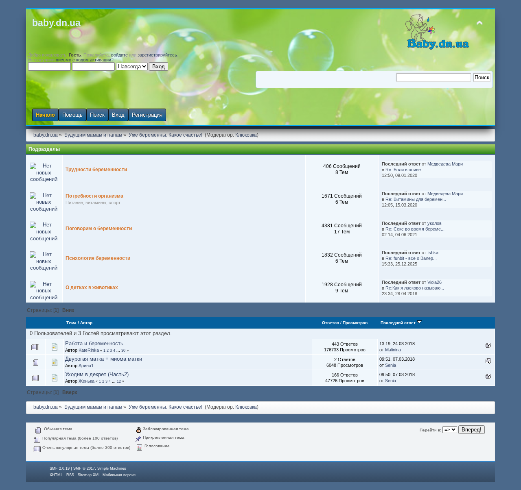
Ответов (330, 322)
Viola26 (434, 282)
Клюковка (246, 135)
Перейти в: (430, 430)
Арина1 (86, 365)
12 (119, 381)
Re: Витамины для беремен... (415, 199)
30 (123, 350)
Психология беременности (98, 258)
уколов (434, 223)
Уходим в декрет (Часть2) (97, 374)
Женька (86, 381)
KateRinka (89, 350)
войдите (119, 54)
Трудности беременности (96, 169)
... (118, 350)
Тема (71, 322)
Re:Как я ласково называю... (414, 287)
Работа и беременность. (95, 343)
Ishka (432, 252)
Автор (86, 322)
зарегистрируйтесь (157, 54)
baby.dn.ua (56, 22)
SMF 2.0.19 (60, 468)
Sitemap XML (89, 475)
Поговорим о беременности (99, 228)
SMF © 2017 (84, 468)
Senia (390, 365)
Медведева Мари (445, 163)
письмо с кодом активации (83, 59)
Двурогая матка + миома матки (103, 359)
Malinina (393, 349)
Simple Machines (111, 468)
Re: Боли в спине (403, 169)
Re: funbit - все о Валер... (411, 258)
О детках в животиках (92, 287)
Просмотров (355, 322)
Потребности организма (94, 196)
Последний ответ (399, 322)
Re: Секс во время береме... (414, 228)
